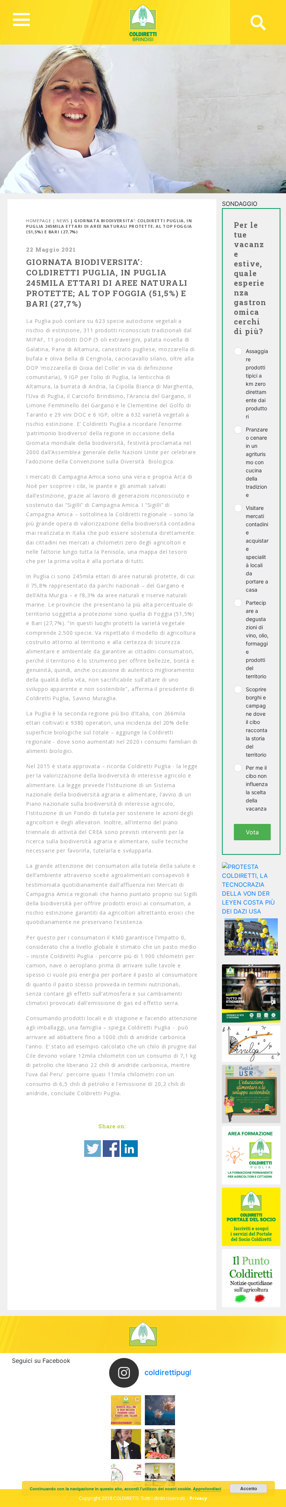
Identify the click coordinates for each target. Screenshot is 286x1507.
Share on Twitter (92, 1148)
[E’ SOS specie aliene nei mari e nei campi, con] (160, 1410)
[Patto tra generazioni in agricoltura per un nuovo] (126, 1478)
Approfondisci (207, 1488)
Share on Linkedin (129, 1148)
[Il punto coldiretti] (251, 1277)
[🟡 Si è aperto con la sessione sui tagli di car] (160, 1444)
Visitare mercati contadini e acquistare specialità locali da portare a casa (257, 549)
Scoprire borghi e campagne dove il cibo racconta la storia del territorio (256, 722)
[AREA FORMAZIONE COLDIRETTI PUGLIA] (251, 1154)
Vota (252, 832)
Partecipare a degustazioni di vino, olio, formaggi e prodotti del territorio (257, 639)
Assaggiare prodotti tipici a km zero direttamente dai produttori (257, 384)
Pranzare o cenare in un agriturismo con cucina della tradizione (257, 462)
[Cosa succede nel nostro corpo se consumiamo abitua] (126, 1444)
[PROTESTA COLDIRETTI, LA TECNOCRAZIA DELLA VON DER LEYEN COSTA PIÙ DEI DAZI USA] (251, 888)
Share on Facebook (111, 1148)
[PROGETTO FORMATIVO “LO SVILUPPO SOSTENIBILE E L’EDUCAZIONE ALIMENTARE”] (251, 1093)
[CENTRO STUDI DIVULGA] (251, 1043)
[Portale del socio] (251, 1216)
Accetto (248, 1488)
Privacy (198, 1498)
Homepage (38, 220)
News (63, 220)
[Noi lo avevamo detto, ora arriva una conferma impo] (126, 1410)
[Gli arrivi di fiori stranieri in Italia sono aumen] (160, 1478)
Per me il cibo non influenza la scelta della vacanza (257, 788)
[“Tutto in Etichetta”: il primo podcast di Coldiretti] (251, 992)
